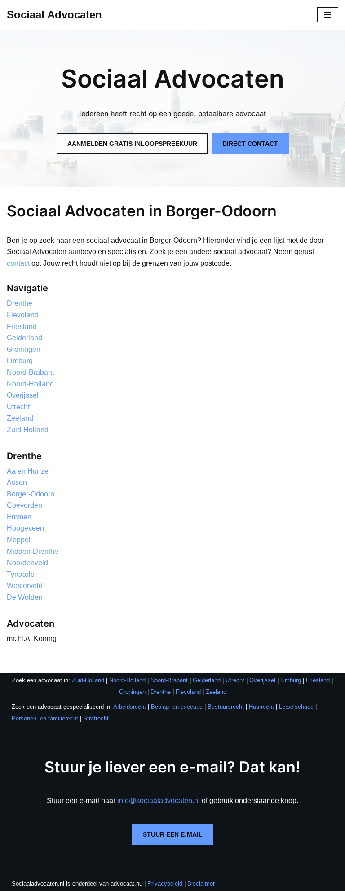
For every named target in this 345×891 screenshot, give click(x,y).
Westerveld (25, 585)
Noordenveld (27, 562)
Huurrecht (261, 706)
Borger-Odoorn (30, 494)
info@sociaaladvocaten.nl (158, 800)
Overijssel (23, 395)
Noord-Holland (30, 384)
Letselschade (296, 706)
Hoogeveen (25, 528)
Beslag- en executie (177, 706)
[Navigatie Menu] (327, 14)
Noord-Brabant (30, 372)
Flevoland (23, 315)
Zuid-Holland (28, 430)
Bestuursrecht (226, 706)
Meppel (19, 540)
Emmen (19, 517)
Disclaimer (201, 883)
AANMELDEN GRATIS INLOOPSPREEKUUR (132, 143)
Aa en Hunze (28, 471)
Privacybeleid (164, 883)
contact (18, 263)
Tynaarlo (21, 574)
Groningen (23, 349)
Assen (17, 482)
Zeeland (20, 418)
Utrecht (18, 407)
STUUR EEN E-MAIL (173, 834)
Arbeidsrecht (129, 706)
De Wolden (25, 597)
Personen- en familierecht (45, 718)
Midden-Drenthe (32, 551)
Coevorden (24, 505)
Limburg (20, 360)
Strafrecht (96, 718)
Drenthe (19, 303)
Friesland (22, 326)
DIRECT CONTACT (250, 143)
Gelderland (24, 338)
